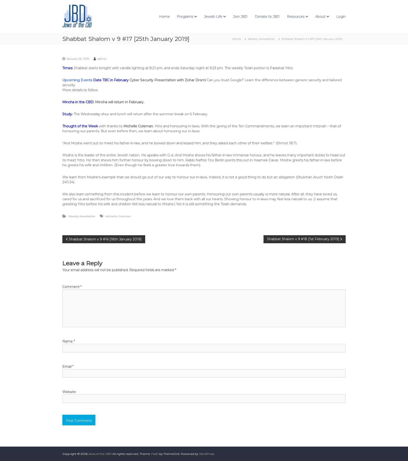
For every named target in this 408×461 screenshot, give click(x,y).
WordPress (206, 454)
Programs (185, 16)
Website (69, 392)
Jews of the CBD (100, 454)
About (320, 16)
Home (164, 16)
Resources (295, 16)
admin (101, 58)
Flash (154, 454)
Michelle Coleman (118, 216)
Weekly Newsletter (261, 39)
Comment (72, 287)
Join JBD (240, 16)
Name (68, 341)
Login (341, 16)
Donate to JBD (267, 16)
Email (68, 366)
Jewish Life (213, 16)
